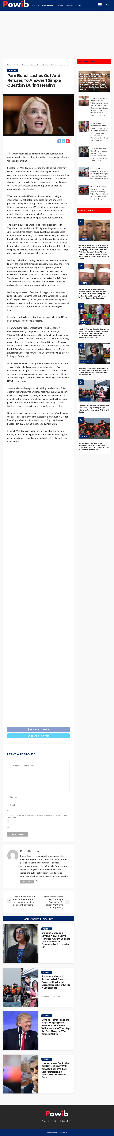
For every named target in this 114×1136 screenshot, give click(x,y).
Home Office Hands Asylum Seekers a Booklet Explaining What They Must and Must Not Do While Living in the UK (98, 193)
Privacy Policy (66, 1121)
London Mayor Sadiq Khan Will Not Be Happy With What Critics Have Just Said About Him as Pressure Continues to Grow (55, 1070)
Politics (35, 5)
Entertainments (48, 5)
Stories (79, 5)
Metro (61, 5)
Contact (55, 1121)
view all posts (27, 881)
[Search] (107, 4)
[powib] (16, 4)
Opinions (69, 5)
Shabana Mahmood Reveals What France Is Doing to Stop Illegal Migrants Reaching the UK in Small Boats (55, 982)
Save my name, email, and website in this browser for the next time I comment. (37, 816)
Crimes (84, 239)
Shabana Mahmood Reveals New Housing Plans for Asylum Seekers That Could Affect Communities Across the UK (55, 940)
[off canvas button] (100, 4)
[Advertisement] (57, 32)
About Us (46, 1121)
